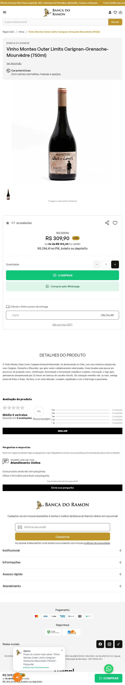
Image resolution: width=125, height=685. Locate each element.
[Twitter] (118, 644)
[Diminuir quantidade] (97, 264)
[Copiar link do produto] (107, 223)
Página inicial (8, 32)
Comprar (65, 275)
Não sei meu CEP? (62, 324)
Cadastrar (63, 537)
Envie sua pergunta (62, 487)
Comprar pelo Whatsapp (65, 286)
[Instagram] (109, 644)
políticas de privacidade (97, 543)
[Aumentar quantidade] (115, 264)
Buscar (115, 22)
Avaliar (62, 430)
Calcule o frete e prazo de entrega (29, 306)
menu (5, 12)
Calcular (107, 315)
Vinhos (21, 32)
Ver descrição (14, 63)
